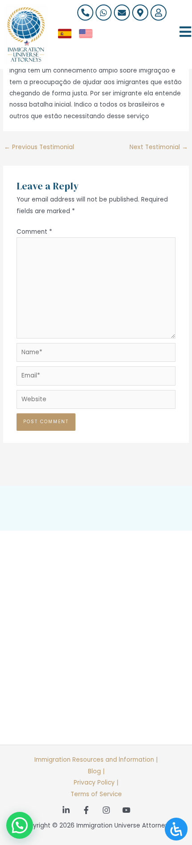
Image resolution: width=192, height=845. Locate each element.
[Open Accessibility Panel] (176, 829)
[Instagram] (106, 810)
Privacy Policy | (96, 782)
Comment (34, 231)
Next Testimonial (158, 147)
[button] (19, 825)
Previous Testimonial (39, 147)
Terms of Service (96, 794)
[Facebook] (86, 810)
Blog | (96, 771)
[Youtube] (126, 810)
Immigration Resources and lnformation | (96, 759)
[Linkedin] (66, 810)
